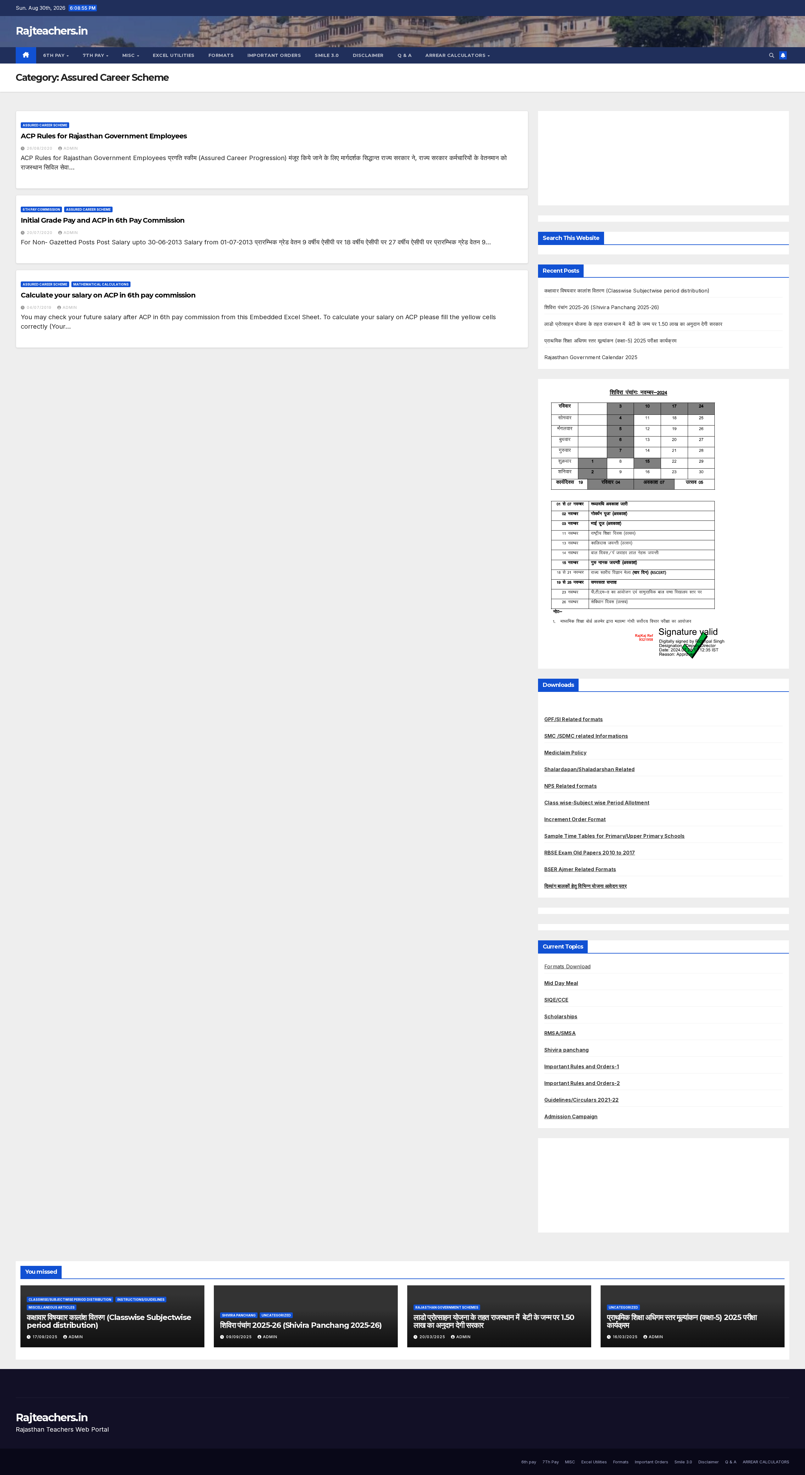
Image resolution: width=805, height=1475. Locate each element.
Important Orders (274, 55)
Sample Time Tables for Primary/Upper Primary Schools (614, 836)
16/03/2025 (626, 1336)
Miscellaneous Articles (52, 1307)
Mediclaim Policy (565, 752)
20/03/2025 (433, 1336)
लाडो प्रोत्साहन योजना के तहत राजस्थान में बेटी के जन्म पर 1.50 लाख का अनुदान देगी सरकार (633, 324)
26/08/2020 (40, 148)
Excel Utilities (174, 55)
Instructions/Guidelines (140, 1299)
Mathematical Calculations (101, 284)
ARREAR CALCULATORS (456, 55)
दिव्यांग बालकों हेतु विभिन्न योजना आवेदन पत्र (585, 886)
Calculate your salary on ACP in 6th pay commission (108, 295)
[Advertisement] (663, 158)
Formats (221, 55)
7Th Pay (94, 55)
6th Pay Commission (41, 209)
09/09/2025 (239, 1336)
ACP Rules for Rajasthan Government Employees (104, 136)
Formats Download (567, 966)
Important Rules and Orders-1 (581, 1066)
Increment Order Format (575, 819)
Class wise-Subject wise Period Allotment (596, 802)
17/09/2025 (46, 1336)
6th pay (54, 55)
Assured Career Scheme (45, 125)
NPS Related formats (570, 786)
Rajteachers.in (51, 30)
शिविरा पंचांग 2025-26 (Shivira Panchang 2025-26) (601, 307)
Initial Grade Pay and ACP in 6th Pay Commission (103, 220)
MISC (129, 55)
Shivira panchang (566, 1050)
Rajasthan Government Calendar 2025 (590, 357)
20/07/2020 (40, 232)
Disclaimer (368, 55)
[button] (771, 55)
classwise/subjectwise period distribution (70, 1299)
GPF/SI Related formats (573, 719)
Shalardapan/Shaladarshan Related (589, 769)
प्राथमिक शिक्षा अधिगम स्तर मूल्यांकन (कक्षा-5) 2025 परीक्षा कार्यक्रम (610, 340)
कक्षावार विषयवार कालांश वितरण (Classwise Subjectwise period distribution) (627, 290)
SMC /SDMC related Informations (586, 736)
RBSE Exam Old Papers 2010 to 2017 (589, 852)
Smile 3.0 (327, 55)
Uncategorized (276, 1315)
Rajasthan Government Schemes (446, 1307)
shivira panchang (239, 1315)
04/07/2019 (40, 307)
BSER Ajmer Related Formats (580, 869)
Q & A (404, 55)
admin (71, 148)
